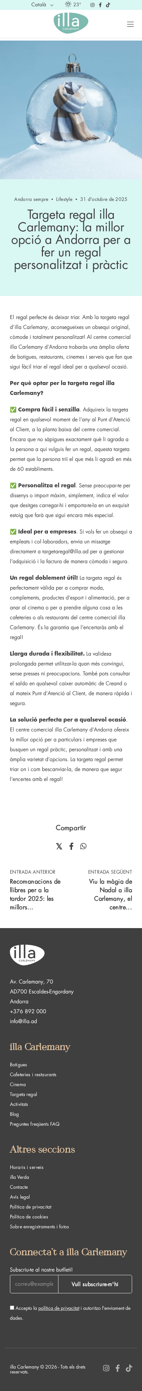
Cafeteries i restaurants (33, 1074)
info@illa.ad (23, 1021)
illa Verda (19, 1177)
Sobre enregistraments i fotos (39, 1226)
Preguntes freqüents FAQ (34, 1124)
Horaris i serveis (27, 1167)
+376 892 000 (28, 1011)
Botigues (18, 1064)
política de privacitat (58, 1308)
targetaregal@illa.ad (65, 551)
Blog (14, 1114)
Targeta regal (23, 1094)
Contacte (19, 1187)
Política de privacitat (30, 1207)
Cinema (18, 1084)
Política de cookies (29, 1216)
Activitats (19, 1104)
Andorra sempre (31, 199)
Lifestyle (64, 199)
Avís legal (20, 1197)
